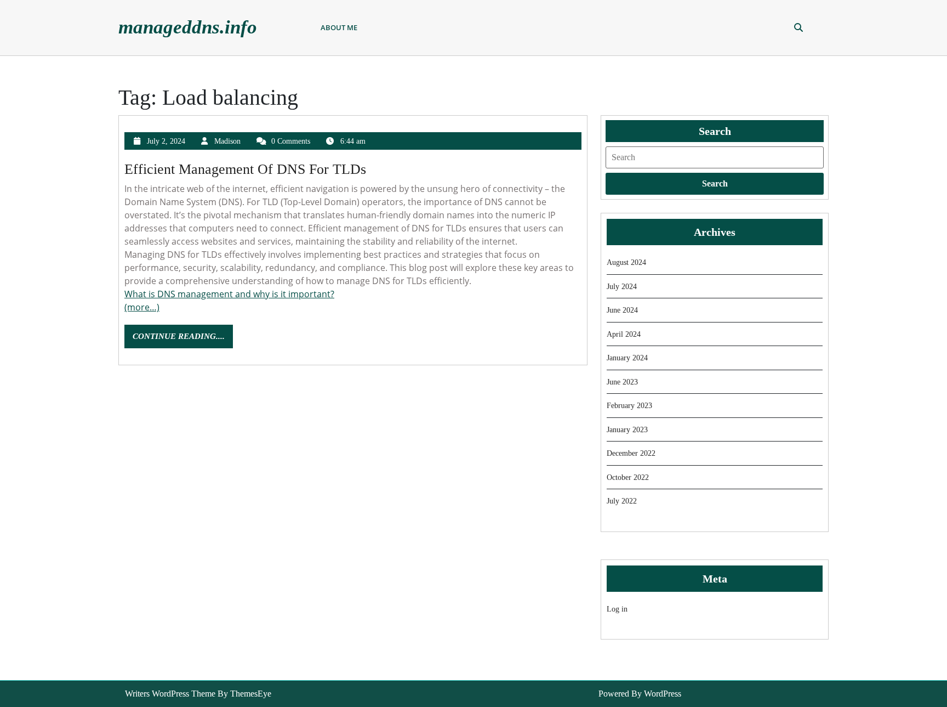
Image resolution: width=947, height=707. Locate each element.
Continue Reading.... (183, 339)
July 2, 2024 (166, 141)
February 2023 (629, 405)
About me (339, 27)
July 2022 (622, 501)
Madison (227, 141)
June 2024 (622, 310)
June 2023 (622, 382)
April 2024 (624, 334)
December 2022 (631, 453)
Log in (617, 609)
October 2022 (628, 477)
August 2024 (626, 262)
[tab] (715, 184)
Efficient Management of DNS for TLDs (245, 169)
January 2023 (627, 430)
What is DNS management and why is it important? (229, 294)
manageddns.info (187, 27)
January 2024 (627, 358)
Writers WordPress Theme (170, 693)
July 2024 (622, 286)
